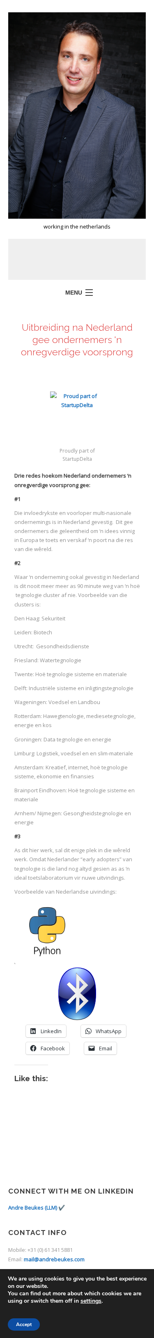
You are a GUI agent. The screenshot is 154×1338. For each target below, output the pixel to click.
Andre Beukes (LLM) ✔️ (36, 1207)
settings (90, 1301)
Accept (24, 1324)
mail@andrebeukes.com (54, 1259)
